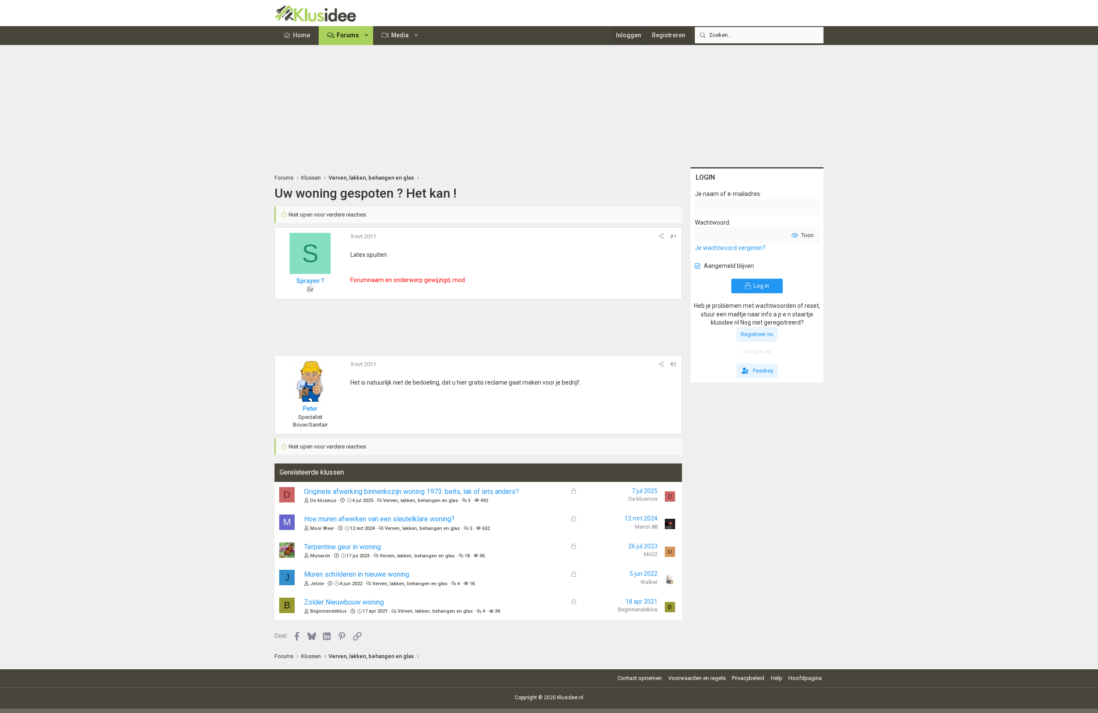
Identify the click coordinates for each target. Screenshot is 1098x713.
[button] (366, 35)
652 (486, 528)
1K (472, 584)
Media (400, 35)
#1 (673, 236)
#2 (673, 364)
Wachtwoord (712, 222)
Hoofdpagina (805, 678)
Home (301, 35)
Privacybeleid (748, 678)
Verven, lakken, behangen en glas (420, 500)
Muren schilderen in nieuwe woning (356, 574)
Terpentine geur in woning (342, 547)
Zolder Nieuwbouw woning (344, 602)
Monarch (320, 556)
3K (482, 556)
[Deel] (661, 237)
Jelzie (317, 584)
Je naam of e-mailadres (727, 193)
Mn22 (651, 554)
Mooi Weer (322, 528)
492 (484, 500)
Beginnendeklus (328, 611)
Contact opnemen (640, 678)
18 (467, 556)
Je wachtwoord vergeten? (730, 247)
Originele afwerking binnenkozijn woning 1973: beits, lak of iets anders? (411, 491)
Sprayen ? (310, 280)
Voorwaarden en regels (697, 678)
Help (776, 678)
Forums (348, 35)
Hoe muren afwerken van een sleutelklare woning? (379, 519)
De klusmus (323, 500)
